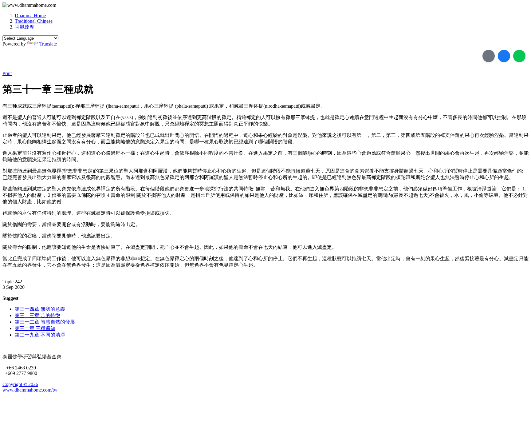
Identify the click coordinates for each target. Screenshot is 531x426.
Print (7, 73)
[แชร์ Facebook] (504, 56)
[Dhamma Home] (29, 5)
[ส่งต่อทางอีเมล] (488, 56)
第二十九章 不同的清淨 (40, 334)
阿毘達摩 (24, 27)
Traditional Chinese (34, 21)
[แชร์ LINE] (519, 56)
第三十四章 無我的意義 (40, 309)
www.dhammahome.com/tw (29, 389)
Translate (48, 43)
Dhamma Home (30, 15)
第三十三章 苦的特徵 (37, 315)
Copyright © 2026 (20, 384)
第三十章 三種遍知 (35, 328)
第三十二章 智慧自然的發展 (45, 321)
